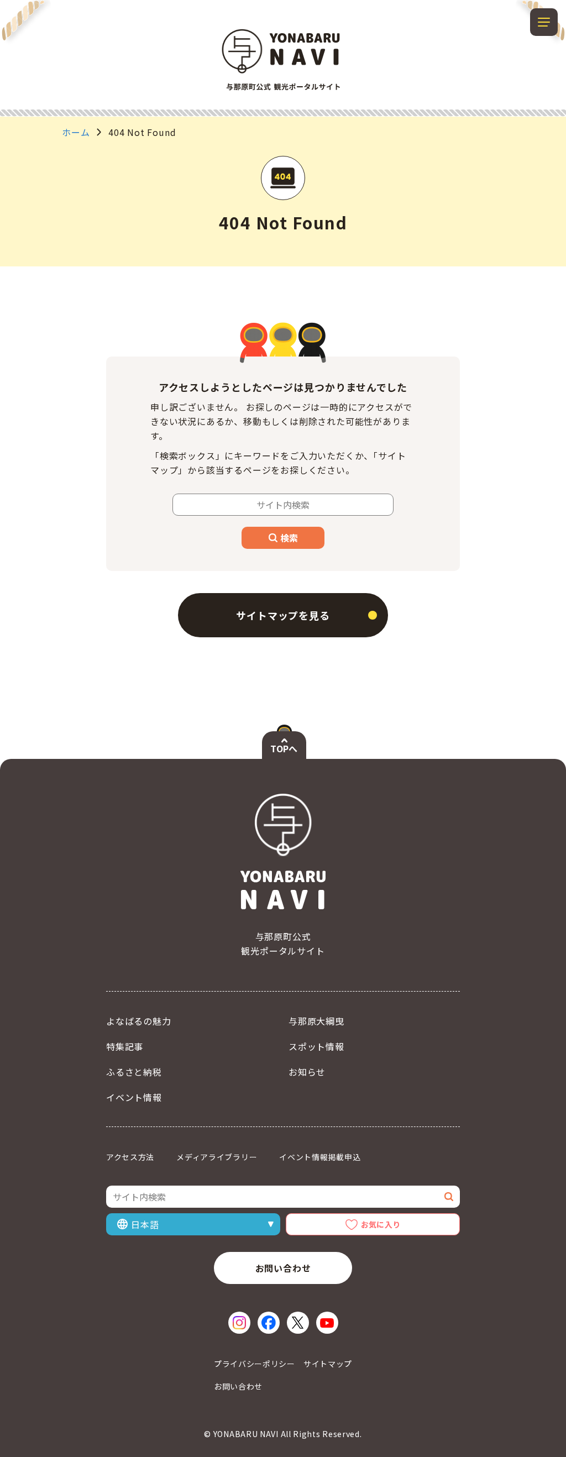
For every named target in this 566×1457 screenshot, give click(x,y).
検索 (289, 537)
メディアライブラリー (216, 1156)
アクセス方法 (130, 1156)
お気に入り (381, 1224)
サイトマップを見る (283, 615)
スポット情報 (316, 1046)
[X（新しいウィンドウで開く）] (298, 1323)
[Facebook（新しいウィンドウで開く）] (269, 1323)
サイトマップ (327, 1363)
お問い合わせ (283, 1268)
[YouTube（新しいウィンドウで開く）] (327, 1323)
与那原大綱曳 (316, 1021)
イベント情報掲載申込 (319, 1156)
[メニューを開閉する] (544, 22)
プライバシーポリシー (254, 1363)
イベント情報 (134, 1097)
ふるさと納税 (134, 1071)
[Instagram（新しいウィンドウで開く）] (239, 1323)
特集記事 (124, 1046)
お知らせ (307, 1071)
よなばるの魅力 (138, 1021)
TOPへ (283, 748)
